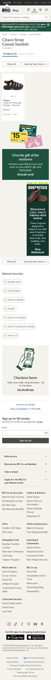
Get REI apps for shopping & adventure (25, 632)
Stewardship (33, 591)
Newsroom (32, 583)
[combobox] (25, 17)
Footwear (13, 34)
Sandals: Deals (14, 282)
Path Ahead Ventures (37, 559)
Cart (40, 9)
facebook (22, 624)
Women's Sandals (16, 300)
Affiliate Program (10, 583)
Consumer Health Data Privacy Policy (25, 665)
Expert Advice (26, 53)
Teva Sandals (14, 291)
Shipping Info (34, 516)
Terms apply (25, 170)
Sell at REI (7, 579)
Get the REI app (25, 389)
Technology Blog (35, 587)
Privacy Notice (13, 662)
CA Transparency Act (34, 669)
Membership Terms (25, 672)
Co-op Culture (9, 575)
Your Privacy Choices (35, 658)
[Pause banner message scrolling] (48, 24)
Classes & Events (35, 551)
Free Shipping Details (37, 532)
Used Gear (7, 555)
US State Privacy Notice (34, 662)
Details (40, 422)
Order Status (33, 497)
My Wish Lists (9, 505)
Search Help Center (12, 603)
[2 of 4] (12, 96)
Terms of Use (12, 658)
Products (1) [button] (10, 53)
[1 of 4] (11, 96)
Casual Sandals (35, 34)
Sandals (23, 34)
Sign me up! (25, 440)
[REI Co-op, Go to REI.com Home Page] (6, 9)
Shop (15, 10)
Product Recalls (14, 669)
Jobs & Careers (9, 571)
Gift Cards (7, 532)
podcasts (42, 624)
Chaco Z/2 (12, 335)
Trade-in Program (10, 559)
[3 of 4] (14, 96)
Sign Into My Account (13, 497)
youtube (35, 624)
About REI (32, 571)
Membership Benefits (13, 509)
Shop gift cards (25, 174)
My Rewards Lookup (12, 501)
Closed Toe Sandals (17, 317)
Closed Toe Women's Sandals (21, 326)
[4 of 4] (15, 96)
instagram (9, 624)
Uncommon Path (35, 555)
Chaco (4, 34)
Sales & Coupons (35, 528)
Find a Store (8, 607)
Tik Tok (15, 624)
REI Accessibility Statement (26, 676)
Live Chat (6, 611)
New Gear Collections (13, 551)
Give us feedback (18, 408)
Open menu (46, 9)
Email (4, 427)
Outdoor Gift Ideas (11, 528)
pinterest (29, 624)
